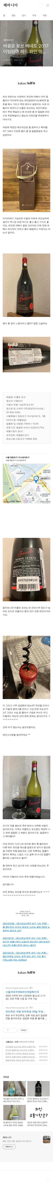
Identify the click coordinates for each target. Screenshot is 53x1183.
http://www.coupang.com (17, 1007)
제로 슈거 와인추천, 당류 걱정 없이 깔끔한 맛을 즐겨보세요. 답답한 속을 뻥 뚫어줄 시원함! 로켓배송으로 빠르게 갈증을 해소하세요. (26, 1017)
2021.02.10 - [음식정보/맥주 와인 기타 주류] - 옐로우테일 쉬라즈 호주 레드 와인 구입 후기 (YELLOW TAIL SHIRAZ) (25, 956)
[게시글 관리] (14, 1030)
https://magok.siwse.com (17, 988)
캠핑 (13, 15)
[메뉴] (48, 5)
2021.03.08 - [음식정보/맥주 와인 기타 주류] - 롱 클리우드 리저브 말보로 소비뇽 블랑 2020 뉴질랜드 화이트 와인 (26, 927)
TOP (47, 1181)
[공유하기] (11, 1030)
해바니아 (10, 5)
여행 (44, 15)
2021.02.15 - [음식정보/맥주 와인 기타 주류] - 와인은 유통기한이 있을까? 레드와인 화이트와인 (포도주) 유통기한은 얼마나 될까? (26, 942)
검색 (42, 5)
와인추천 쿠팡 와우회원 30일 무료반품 (26, 1011)
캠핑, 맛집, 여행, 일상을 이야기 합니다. (17, 1141)
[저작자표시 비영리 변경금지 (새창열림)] (32, 1030)
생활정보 (9, 1042)
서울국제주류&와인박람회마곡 (22, 991)
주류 (34, 15)
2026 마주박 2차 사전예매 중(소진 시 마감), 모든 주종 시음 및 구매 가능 (25, 997)
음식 (24, 15)
